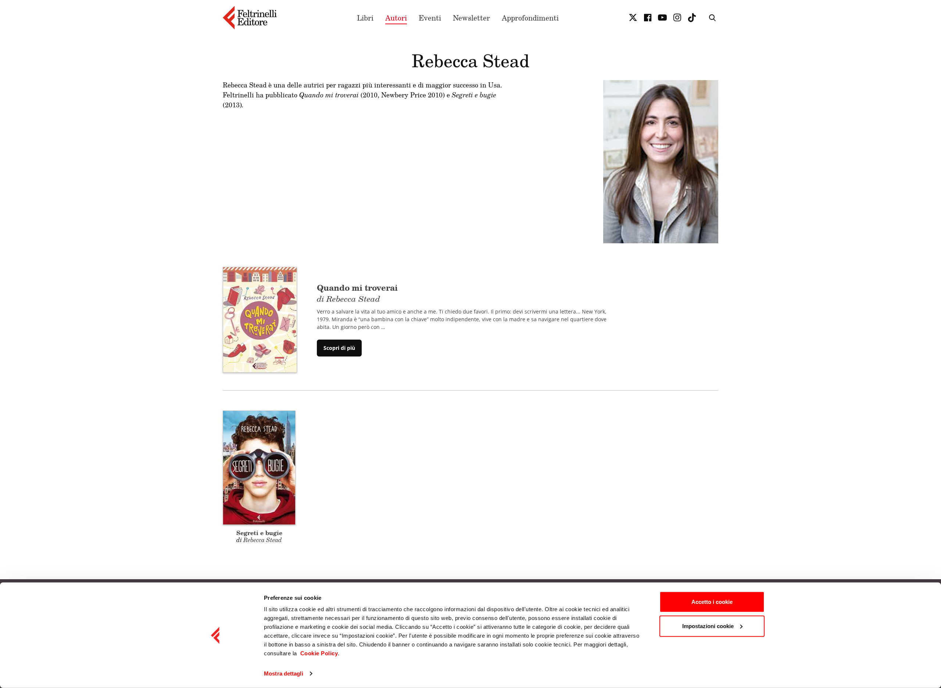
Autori (396, 17)
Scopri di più (339, 347)
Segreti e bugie (259, 532)
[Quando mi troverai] (260, 319)
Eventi (430, 17)
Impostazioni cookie (708, 626)
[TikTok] (692, 18)
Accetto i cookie (712, 602)
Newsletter (471, 17)
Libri (365, 17)
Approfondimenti (530, 17)
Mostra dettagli (283, 673)
